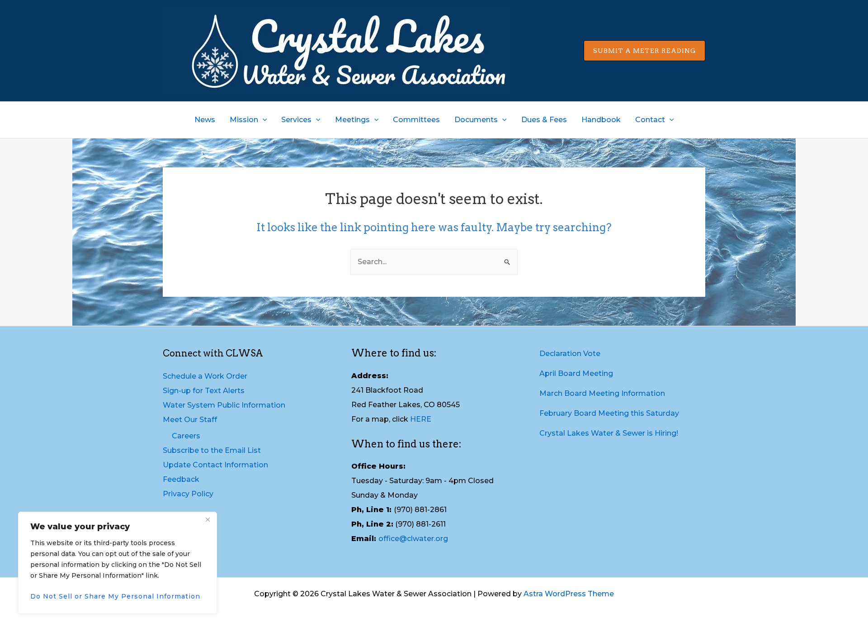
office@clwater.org (413, 538)
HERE (420, 419)
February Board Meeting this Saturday (609, 413)
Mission (244, 119)
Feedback (181, 479)
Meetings (352, 119)
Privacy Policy (188, 493)
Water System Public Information (224, 405)
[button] (644, 50)
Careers (186, 436)
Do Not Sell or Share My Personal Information (115, 596)
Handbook (601, 119)
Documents (476, 119)
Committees (416, 119)
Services (296, 119)
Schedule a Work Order (205, 376)
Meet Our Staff (190, 419)
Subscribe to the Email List (212, 450)
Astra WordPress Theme (569, 593)
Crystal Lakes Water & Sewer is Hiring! (608, 433)
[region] (117, 563)
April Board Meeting (576, 373)
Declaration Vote (569, 353)
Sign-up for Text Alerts (204, 390)
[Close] (207, 519)
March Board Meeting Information (602, 393)
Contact (650, 119)
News (204, 119)
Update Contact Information (215, 465)
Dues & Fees (544, 119)
